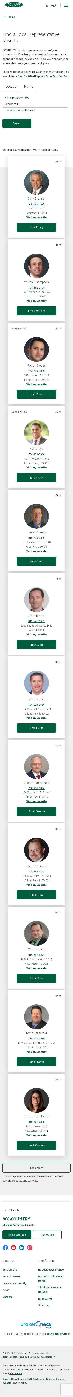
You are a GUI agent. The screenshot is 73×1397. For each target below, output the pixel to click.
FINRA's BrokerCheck (57, 1333)
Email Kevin (36, 1061)
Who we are (10, 1269)
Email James (36, 561)
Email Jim (36, 644)
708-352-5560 (36, 454)
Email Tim (36, 978)
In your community (15, 1283)
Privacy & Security (29, 1356)
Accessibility (48, 1356)
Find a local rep (17, 1235)
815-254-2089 (36, 1038)
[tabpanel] (36, 109)
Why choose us (12, 1276)
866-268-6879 (11, 1224)
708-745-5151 (36, 871)
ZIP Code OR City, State (17, 97)
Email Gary (36, 227)
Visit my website (36, 217)
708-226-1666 (36, 704)
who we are (15, 1373)
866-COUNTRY (16, 1219)
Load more (36, 1168)
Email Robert (36, 394)
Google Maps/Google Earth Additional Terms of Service (33, 1379)
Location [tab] (11, 86)
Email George (36, 811)
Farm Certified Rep (57, 76)
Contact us (47, 1235)
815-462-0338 (36, 1122)
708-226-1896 (36, 788)
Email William (36, 310)
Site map (43, 1305)
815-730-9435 (36, 538)
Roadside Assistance (51, 1269)
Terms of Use (10, 1356)
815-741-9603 (36, 621)
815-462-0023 (36, 955)
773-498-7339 (36, 371)
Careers (7, 1296)
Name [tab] (28, 86)
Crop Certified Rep (28, 76)
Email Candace (36, 1145)
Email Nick (36, 477)
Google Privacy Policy (15, 1382)
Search (17, 123)
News (6, 1290)
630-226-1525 (36, 204)
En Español (45, 1298)
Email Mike (36, 728)
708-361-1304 (36, 287)
